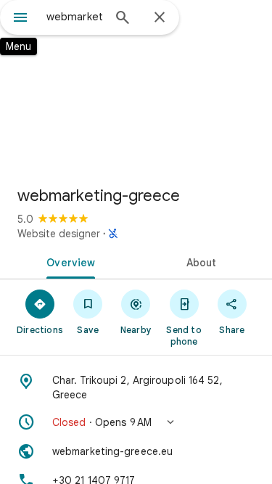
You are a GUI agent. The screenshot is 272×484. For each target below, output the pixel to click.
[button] (136, 422)
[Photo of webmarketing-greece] (136, 87)
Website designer (58, 233)
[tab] (68, 261)
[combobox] (74, 16)
